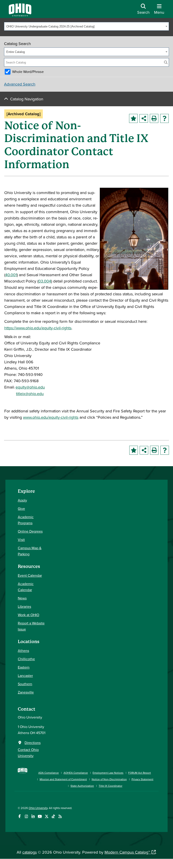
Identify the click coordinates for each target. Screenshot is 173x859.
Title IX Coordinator (110, 786)
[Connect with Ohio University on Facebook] (19, 816)
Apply (22, 500)
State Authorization (82, 786)
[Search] (166, 62)
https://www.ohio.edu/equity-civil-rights (37, 328)
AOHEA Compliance (76, 773)
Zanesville (26, 692)
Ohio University (38, 808)
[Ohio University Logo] (20, 15)
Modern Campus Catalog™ (127, 852)
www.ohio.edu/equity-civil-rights (50, 417)
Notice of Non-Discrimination (109, 779)
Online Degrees (30, 531)
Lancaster (25, 675)
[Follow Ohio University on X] (46, 816)
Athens (23, 650)
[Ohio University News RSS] (60, 816)
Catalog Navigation (26, 99)
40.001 (11, 275)
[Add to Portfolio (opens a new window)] (133, 118)
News (22, 598)
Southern (25, 683)
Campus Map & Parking (29, 550)
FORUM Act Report (139, 773)
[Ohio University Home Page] (22, 777)
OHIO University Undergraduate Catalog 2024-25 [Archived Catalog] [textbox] (50, 26)
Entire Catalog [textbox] (15, 52)
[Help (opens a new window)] (164, 118)
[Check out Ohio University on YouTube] (40, 816)
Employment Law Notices (108, 773)
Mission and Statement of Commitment (63, 779)
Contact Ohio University (28, 752)
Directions (33, 742)
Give (21, 508)
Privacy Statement (142, 779)
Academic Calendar (26, 586)
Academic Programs (26, 519)
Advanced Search (19, 84)
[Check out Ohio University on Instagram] (26, 816)
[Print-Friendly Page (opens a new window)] (154, 118)
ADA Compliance (48, 773)
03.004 (44, 281)
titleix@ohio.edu (30, 393)
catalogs (29, 852)
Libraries (24, 606)
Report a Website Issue (31, 626)
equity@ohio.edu (30, 387)
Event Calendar (30, 575)
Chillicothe (26, 658)
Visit (21, 539)
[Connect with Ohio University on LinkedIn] (33, 816)
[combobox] (86, 26)
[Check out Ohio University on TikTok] (53, 816)
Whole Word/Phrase (28, 71)
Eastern (24, 667)
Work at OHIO (28, 614)
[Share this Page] (143, 118)
